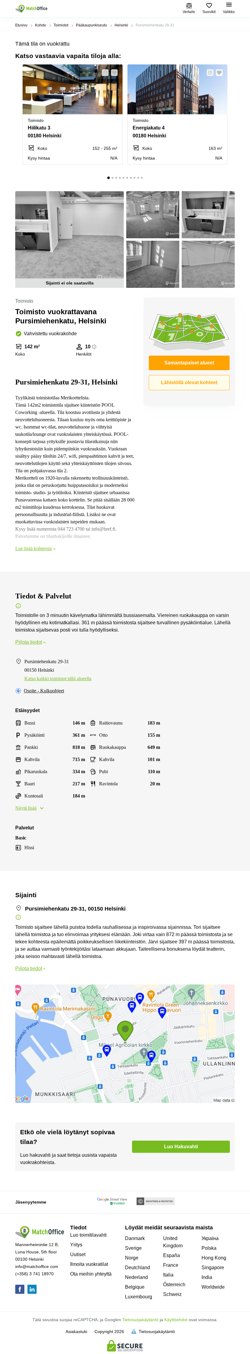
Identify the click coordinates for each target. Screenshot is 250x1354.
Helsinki (121, 25)
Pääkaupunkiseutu (91, 25)
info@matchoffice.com (36, 1266)
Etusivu (21, 25)
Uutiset (77, 1254)
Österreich (174, 1284)
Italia (168, 1274)
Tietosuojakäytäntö (140, 1319)
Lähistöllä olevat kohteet (189, 382)
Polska (209, 1248)
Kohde (40, 25)
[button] (103, 72)
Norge (131, 1257)
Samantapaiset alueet (189, 362)
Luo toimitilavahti (88, 1235)
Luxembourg (138, 1296)
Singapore (213, 1267)
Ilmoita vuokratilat (89, 1264)
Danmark (135, 1238)
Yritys (76, 1244)
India (207, 1277)
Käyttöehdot (176, 1319)
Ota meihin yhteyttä (91, 1273)
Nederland (136, 1277)
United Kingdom (173, 1242)
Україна (210, 1238)
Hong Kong (214, 1257)
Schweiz (172, 1294)
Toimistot (61, 25)
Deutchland (137, 1267)
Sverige (133, 1248)
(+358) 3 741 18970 (34, 1273)
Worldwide (213, 1287)
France (170, 1265)
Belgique (135, 1287)
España (171, 1255)
